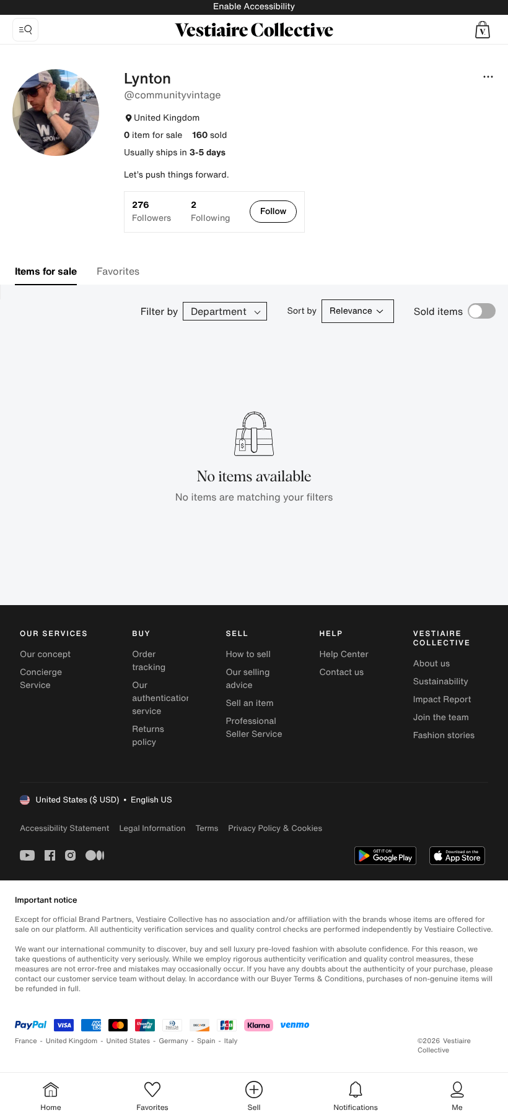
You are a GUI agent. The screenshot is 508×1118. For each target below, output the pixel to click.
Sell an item (249, 703)
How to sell (248, 654)
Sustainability (440, 681)
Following (210, 211)
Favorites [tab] (118, 271)
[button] (482, 29)
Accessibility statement (64, 828)
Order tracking (148, 661)
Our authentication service (161, 698)
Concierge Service (41, 679)
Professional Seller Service (254, 728)
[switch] (482, 311)
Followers (151, 211)
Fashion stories (444, 735)
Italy (231, 1041)
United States (129, 1041)
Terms (206, 828)
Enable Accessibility (254, 6)
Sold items (438, 311)
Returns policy (148, 736)
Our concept (45, 654)
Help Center (344, 654)
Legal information (152, 828)
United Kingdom (72, 1041)
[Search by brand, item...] (25, 29)
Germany (173, 1041)
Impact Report (442, 699)
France (26, 1041)
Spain (206, 1041)
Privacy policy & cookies (275, 828)
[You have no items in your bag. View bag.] (482, 29)
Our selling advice (247, 679)
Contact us (342, 672)
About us (431, 663)
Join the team (441, 717)
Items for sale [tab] (46, 271)
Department (219, 311)
